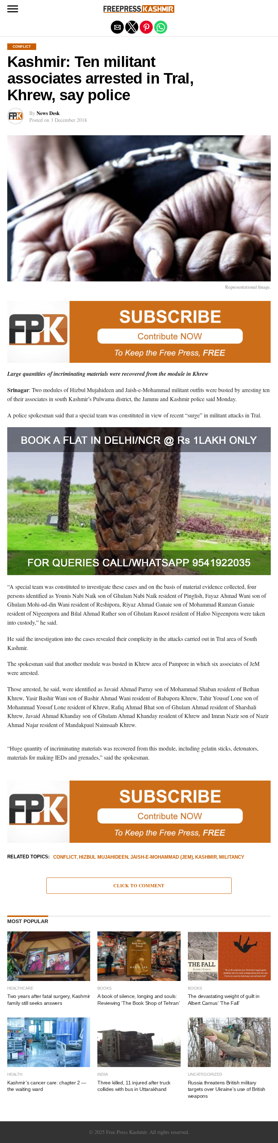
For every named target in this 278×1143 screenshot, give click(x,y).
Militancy (231, 857)
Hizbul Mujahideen (103, 857)
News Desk (48, 113)
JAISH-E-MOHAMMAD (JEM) (161, 857)
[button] (12, 9)
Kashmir (206, 857)
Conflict (65, 857)
